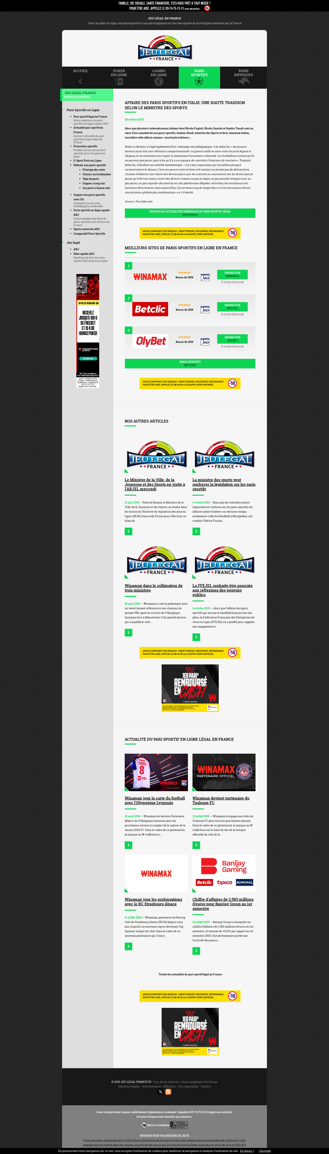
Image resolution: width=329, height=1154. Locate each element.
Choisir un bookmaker (97, 174)
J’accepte (265, 1151)
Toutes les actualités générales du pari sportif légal (190, 213)
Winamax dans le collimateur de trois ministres (154, 588)
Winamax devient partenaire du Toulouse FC (220, 800)
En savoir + (247, 1151)
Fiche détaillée (233, 282)
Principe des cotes (94, 169)
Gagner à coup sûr (94, 183)
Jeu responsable (188, 1086)
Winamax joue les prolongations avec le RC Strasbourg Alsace (153, 901)
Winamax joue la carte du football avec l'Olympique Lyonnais (155, 800)
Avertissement (151, 1086)
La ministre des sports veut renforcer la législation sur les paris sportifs (224, 484)
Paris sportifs (190, 363)
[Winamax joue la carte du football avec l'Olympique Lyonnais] (156, 772)
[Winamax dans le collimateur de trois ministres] (156, 560)
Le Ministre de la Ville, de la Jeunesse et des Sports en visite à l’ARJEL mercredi (155, 484)
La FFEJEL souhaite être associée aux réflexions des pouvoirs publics (222, 590)
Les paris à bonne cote (96, 188)
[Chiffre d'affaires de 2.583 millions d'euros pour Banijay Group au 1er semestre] (224, 873)
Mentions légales (129, 1086)
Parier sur (232, 274)
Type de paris (91, 179)
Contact (206, 1086)
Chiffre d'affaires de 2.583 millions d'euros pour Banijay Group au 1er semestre (223, 904)
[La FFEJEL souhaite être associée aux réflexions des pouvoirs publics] (224, 560)
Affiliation (169, 1086)
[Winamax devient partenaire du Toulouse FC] (224, 772)
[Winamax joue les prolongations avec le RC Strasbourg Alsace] (156, 873)
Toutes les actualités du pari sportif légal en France (190, 974)
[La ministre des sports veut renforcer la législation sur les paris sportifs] (224, 454)
